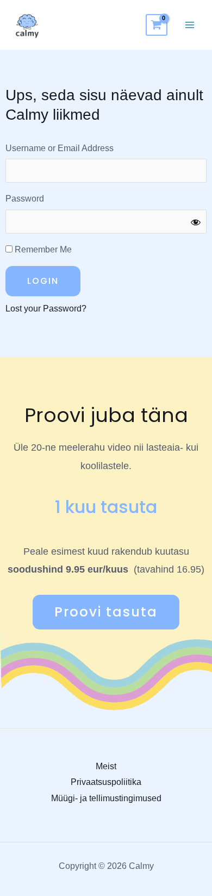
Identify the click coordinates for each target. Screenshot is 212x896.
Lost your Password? (45, 308)
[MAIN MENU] (189, 25)
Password (24, 198)
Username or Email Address (59, 148)
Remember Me (42, 249)
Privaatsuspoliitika (106, 782)
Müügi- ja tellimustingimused (106, 798)
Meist (106, 766)
